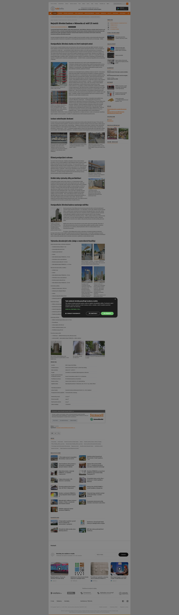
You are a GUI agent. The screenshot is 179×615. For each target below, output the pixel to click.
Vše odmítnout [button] (93, 313)
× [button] (115, 299)
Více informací (76, 306)
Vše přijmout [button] (107, 313)
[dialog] (89, 307)
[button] (89, 309)
